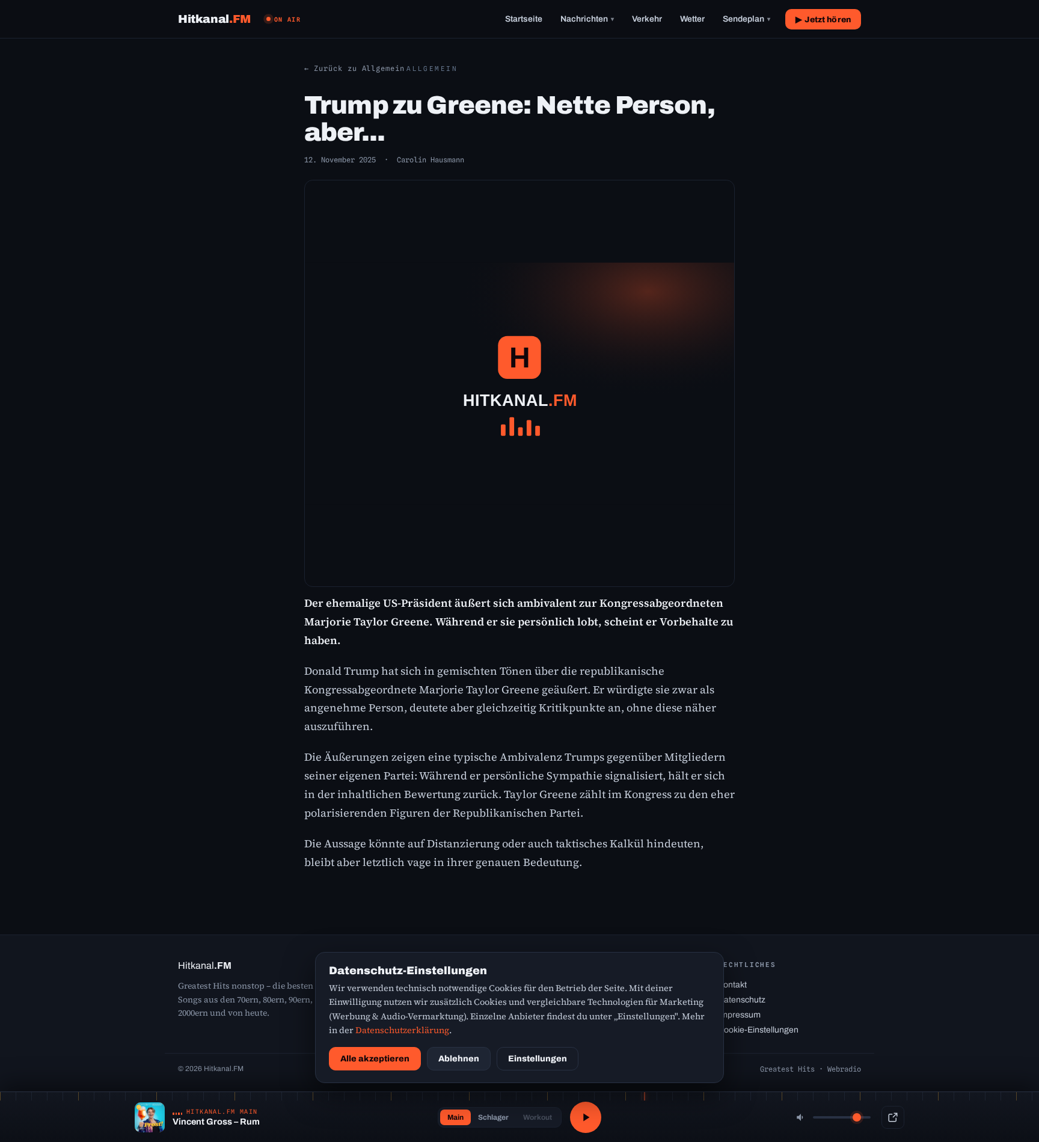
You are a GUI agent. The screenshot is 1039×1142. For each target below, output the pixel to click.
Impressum (739, 1014)
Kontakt (732, 984)
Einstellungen (537, 1058)
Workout (537, 1117)
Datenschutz (741, 999)
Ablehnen (458, 1058)
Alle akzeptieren (374, 1058)
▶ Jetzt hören (823, 19)
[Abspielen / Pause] (585, 1117)
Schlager (493, 1117)
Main (455, 1117)
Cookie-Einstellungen (758, 1029)
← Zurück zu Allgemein (354, 68)
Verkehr (647, 18)
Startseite (523, 18)
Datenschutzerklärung (402, 1030)
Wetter (692, 18)
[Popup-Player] (892, 1117)
